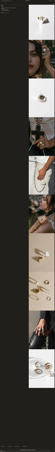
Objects (5, 0)
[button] (1, 451)
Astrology (10, 0)
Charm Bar (7, 0)
